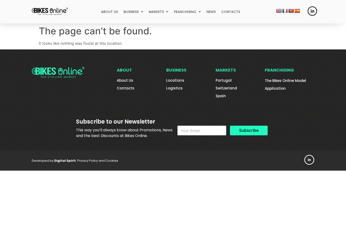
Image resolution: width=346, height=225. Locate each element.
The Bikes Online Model (285, 80)
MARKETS (156, 11)
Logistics (174, 88)
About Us (125, 80)
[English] (279, 11)
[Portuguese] (291, 11)
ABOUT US (109, 11)
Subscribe (249, 130)
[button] (133, 12)
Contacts (125, 88)
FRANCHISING (185, 11)
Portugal (224, 80)
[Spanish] (297, 11)
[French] (285, 11)
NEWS (211, 11)
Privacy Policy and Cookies (97, 160)
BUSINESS (131, 11)
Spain (221, 95)
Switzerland (226, 88)
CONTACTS (230, 11)
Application (275, 88)
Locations (175, 80)
